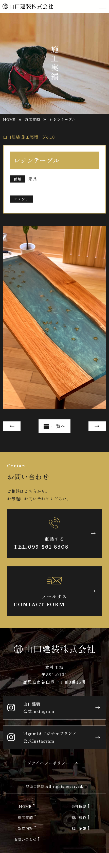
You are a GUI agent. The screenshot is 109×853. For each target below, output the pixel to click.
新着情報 (25, 828)
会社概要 (78, 806)
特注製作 (78, 817)
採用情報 (78, 828)
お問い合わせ (25, 839)
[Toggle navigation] (102, 6)
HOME (9, 119)
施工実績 (32, 119)
